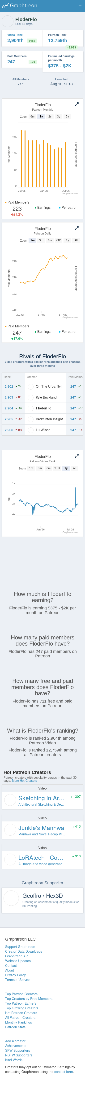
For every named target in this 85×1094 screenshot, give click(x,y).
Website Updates (18, 960)
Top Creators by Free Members (28, 998)
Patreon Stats (15, 1027)
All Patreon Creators (20, 1017)
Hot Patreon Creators (21, 1012)
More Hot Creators (24, 780)
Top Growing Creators (21, 1008)
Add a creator (15, 1040)
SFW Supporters (17, 1050)
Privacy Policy (15, 974)
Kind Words (13, 1059)
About (9, 970)
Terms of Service (17, 979)
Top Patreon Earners (20, 1003)
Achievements (15, 1045)
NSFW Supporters (18, 1055)
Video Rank (15, 35)
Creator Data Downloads (23, 951)
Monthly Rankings (18, 1022)
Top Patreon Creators (21, 993)
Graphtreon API (17, 956)
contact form (63, 1071)
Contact (11, 965)
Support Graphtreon (20, 946)
